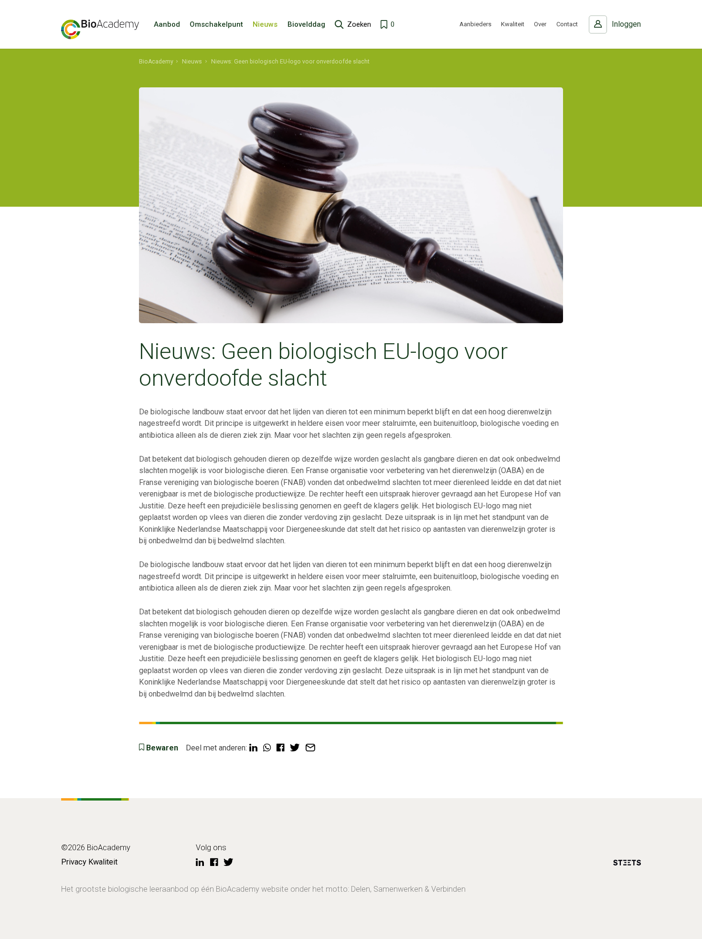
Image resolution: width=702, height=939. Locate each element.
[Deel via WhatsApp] (267, 748)
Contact (567, 24)
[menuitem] (156, 61)
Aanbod (167, 24)
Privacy (73, 861)
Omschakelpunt (216, 24)
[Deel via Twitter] (294, 748)
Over (540, 24)
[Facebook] (214, 862)
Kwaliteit (512, 24)
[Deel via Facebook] (280, 748)
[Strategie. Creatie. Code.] (627, 864)
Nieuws (265, 24)
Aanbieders (475, 24)
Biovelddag (306, 24)
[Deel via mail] (310, 748)
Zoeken (359, 24)
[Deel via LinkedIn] (253, 748)
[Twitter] (228, 862)
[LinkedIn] (200, 862)
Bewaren (162, 747)
